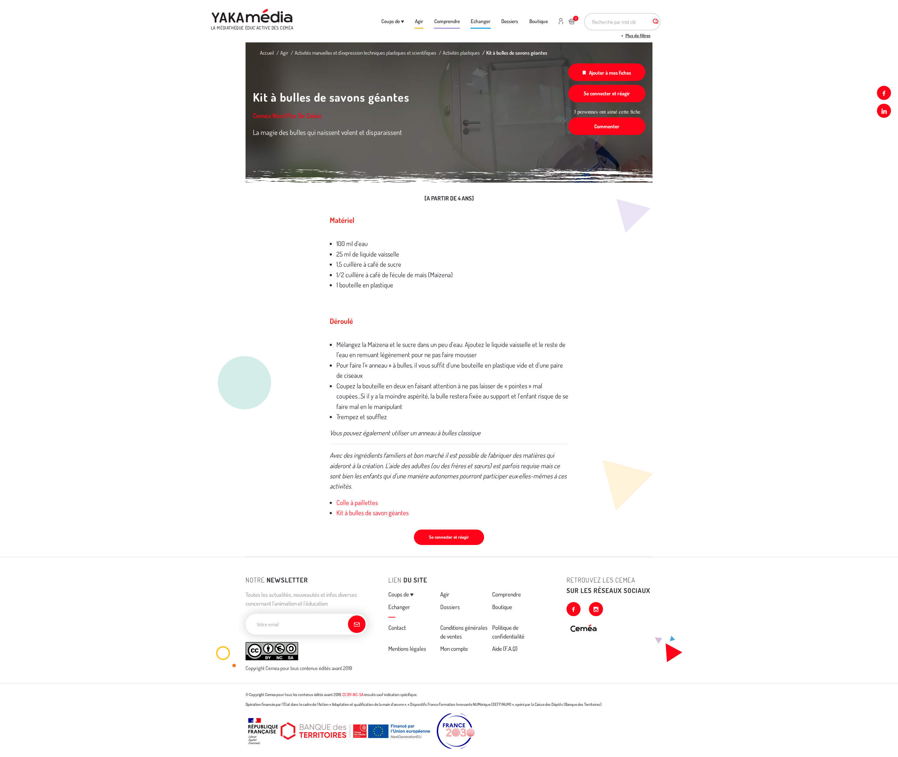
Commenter (606, 126)
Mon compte (454, 648)
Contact (397, 627)
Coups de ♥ (392, 21)
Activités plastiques (461, 52)
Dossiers (509, 21)
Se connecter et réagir (607, 93)
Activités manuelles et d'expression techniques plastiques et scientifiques (365, 52)
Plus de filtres (637, 35)
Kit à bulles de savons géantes (516, 52)
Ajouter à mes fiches (610, 72)
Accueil (267, 52)
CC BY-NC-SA (352, 694)
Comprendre (447, 21)
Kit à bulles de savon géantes (372, 513)
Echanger (480, 21)
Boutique (538, 21)
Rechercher (655, 21)
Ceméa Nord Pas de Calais (287, 115)
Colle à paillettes (357, 502)
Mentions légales (407, 648)
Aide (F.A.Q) (504, 648)
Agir (419, 21)
